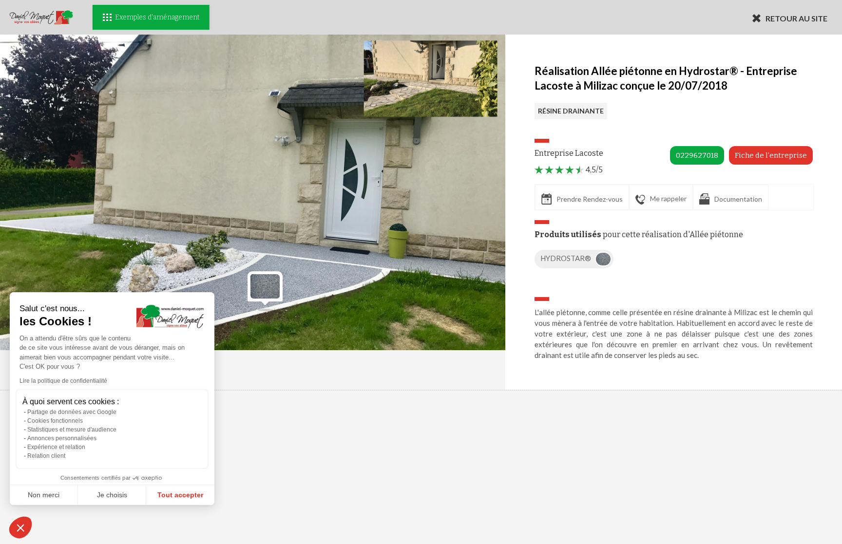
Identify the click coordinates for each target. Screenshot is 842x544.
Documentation (738, 199)
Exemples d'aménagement (157, 17)
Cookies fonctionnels (55, 420)
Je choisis (112, 495)
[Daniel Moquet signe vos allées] (41, 17)
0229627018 (697, 155)
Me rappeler (668, 198)
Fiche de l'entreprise (771, 155)
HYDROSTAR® (566, 258)
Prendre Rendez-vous (589, 199)
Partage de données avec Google (71, 412)
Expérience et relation (56, 447)
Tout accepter (180, 495)
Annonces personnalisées (61, 438)
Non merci (43, 495)
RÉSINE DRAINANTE (571, 111)
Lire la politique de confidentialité (63, 380)
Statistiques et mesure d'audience (71, 429)
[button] (20, 527)
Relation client (46, 455)
